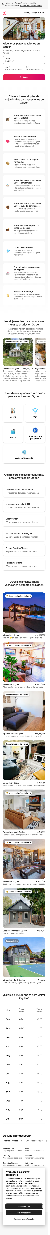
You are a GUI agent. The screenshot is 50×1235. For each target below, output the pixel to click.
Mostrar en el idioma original (31, 6)
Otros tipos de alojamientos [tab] (37, 1141)
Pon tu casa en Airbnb (34, 12)
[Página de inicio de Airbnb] (5, 13)
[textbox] (13, 69)
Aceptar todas (24, 1206)
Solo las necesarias (24, 1213)
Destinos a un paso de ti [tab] (12, 1141)
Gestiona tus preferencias (24, 1219)
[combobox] (24, 61)
